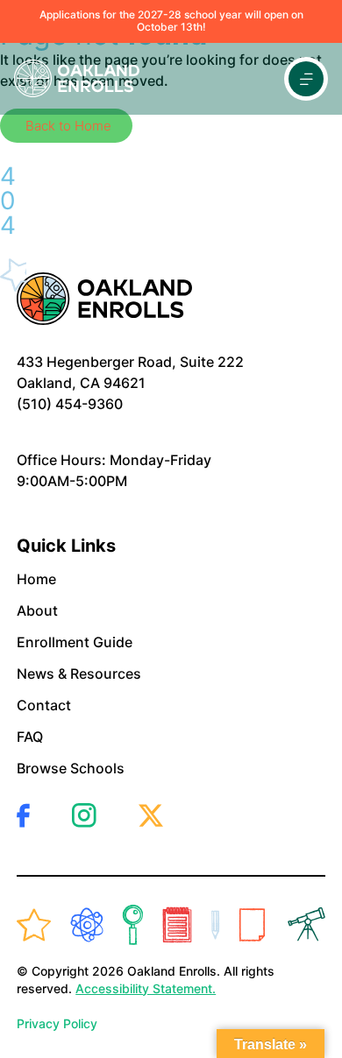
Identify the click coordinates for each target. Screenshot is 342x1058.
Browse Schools (71, 768)
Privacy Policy (57, 1023)
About (37, 610)
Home (36, 579)
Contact (44, 705)
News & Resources (79, 673)
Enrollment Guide (74, 642)
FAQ (30, 736)
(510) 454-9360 (70, 404)
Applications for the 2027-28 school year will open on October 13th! (171, 20)
